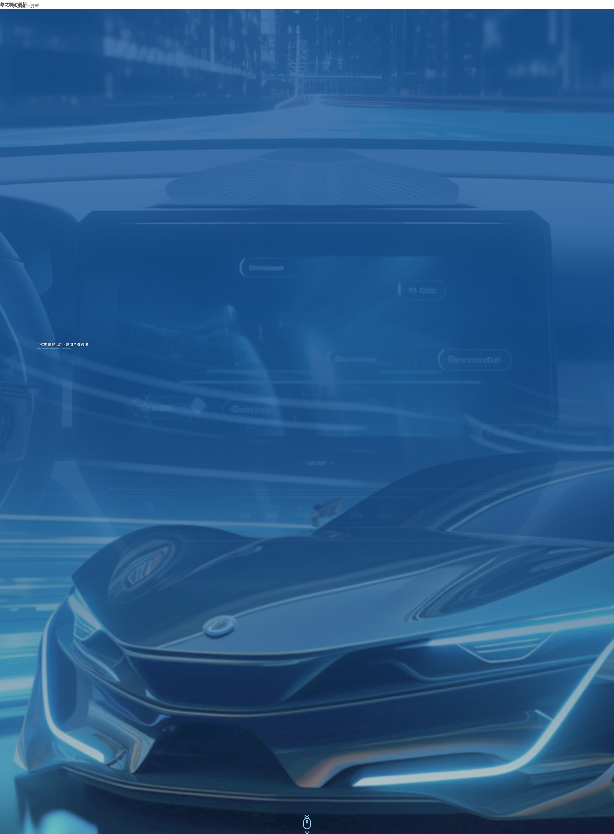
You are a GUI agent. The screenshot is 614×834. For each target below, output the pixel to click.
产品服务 (465, 4)
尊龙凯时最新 (25, 6)
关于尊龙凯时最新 (431, 4)
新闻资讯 (512, 4)
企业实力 (488, 4)
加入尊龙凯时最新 (545, 4)
